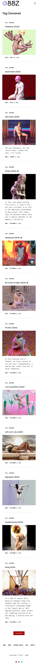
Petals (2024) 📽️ (12, 171)
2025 (6, 22)
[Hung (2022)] (19, 582)
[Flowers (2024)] (19, 343)
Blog (26, 645)
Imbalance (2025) (12, 26)
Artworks (11, 22)
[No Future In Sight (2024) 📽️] (19, 298)
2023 (6, 428)
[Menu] (35, 3)
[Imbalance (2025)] (19, 42)
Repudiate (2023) (12, 477)
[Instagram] (16, 662)
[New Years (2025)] (19, 132)
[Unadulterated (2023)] (19, 537)
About (9, 645)
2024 (6, 167)
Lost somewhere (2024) (15, 387)
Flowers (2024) (11, 328)
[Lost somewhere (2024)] (19, 402)
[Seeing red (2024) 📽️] (19, 253)
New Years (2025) (12, 117)
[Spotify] (21, 662)
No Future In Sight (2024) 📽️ (16, 283)
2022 (6, 563)
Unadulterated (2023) (14, 522)
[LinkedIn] (19, 662)
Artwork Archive (18, 645)
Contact (32, 645)
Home (4, 645)
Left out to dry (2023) (14, 432)
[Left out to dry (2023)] (19, 447)
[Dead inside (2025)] (19, 87)
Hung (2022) (10, 567)
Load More (19, 633)
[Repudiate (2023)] (19, 492)
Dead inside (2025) (13, 72)
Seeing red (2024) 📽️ (13, 237)
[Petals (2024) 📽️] (19, 186)
